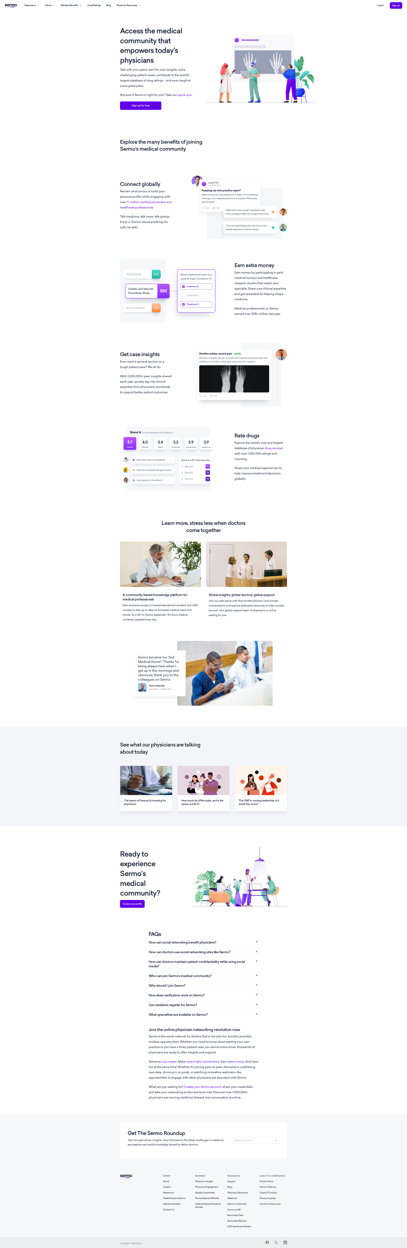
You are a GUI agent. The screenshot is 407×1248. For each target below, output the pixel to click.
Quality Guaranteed (205, 1192)
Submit (276, 1140)
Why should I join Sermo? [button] (167, 985)
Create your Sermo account (202, 1087)
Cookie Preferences (270, 1203)
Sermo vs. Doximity (236, 1203)
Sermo (166, 1175)
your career (169, 1062)
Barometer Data (235, 1215)
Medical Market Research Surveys (208, 1205)
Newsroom (30, 5)
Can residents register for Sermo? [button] (173, 1005)
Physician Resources (127, 5)
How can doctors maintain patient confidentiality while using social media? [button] (197, 964)
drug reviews (274, 448)
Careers (167, 1186)
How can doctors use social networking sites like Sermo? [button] (189, 952)
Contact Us (168, 1209)
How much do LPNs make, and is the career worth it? (202, 802)
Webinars (232, 1198)
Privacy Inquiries (268, 1198)
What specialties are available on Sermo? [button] (178, 1014)
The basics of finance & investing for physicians (145, 802)
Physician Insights (204, 1181)
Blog (108, 5)
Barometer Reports (236, 1220)
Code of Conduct (268, 1192)
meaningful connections (203, 1062)
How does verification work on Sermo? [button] (176, 995)
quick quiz (185, 95)
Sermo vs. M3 (234, 1209)
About (48, 5)
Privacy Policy (266, 1181)
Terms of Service (268, 1186)
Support (231, 1181)
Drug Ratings (94, 5)
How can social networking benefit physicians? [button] (182, 942)
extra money (236, 1062)
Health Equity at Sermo (174, 1198)
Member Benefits (69, 5)
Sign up (396, 5)
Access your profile (132, 903)
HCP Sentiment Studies (239, 1226)
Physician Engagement (206, 1186)
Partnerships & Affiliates (207, 1198)
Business (200, 1175)
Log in (380, 5)
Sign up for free (141, 105)
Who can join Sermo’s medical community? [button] (180, 976)
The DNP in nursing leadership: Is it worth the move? (259, 802)
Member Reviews (171, 1203)
